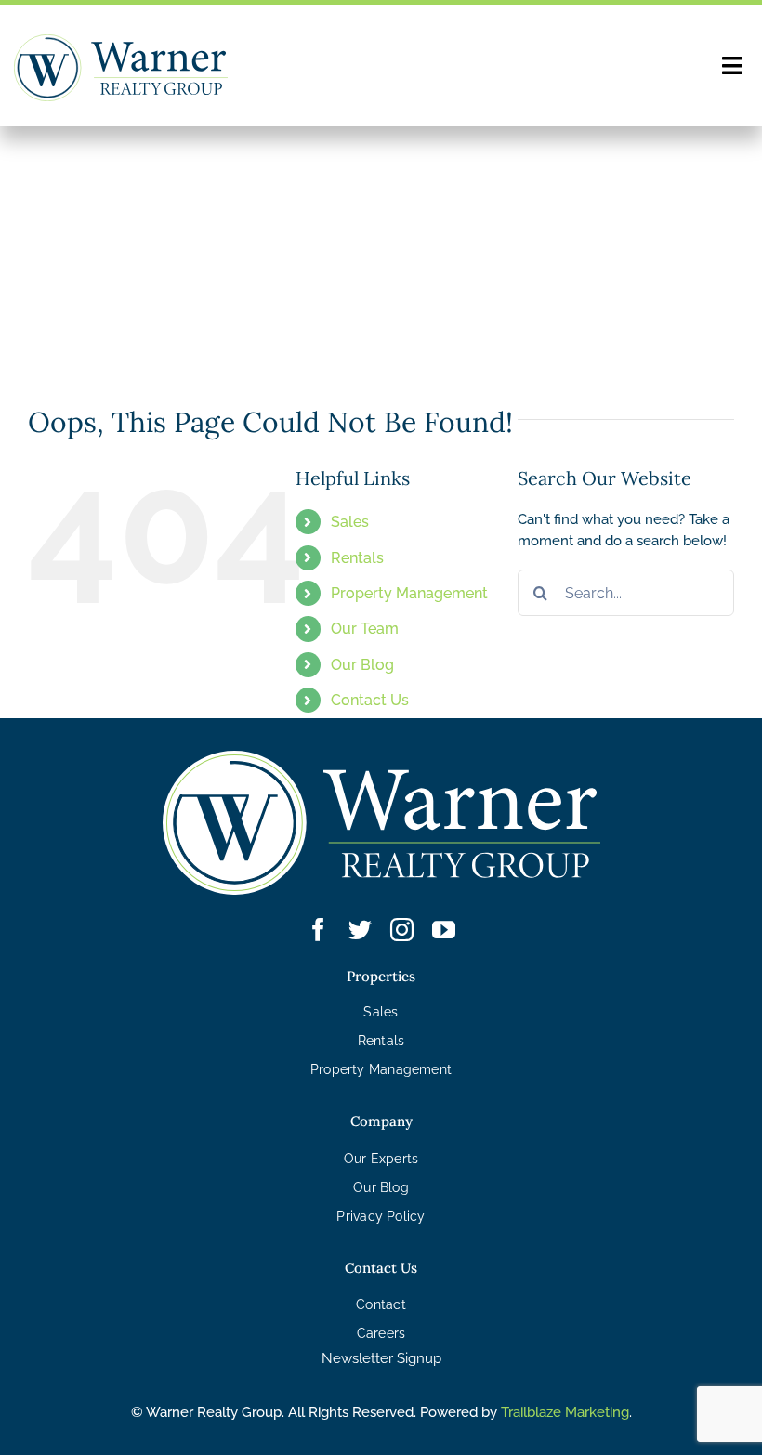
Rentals (357, 558)
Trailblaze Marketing (565, 1412)
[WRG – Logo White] (381, 757)
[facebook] (318, 929)
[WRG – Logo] (121, 41)
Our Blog (362, 665)
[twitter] (360, 929)
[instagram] (402, 929)
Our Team (365, 628)
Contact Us (370, 700)
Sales (350, 522)
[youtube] (443, 929)
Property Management (409, 593)
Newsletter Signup (381, 1358)
